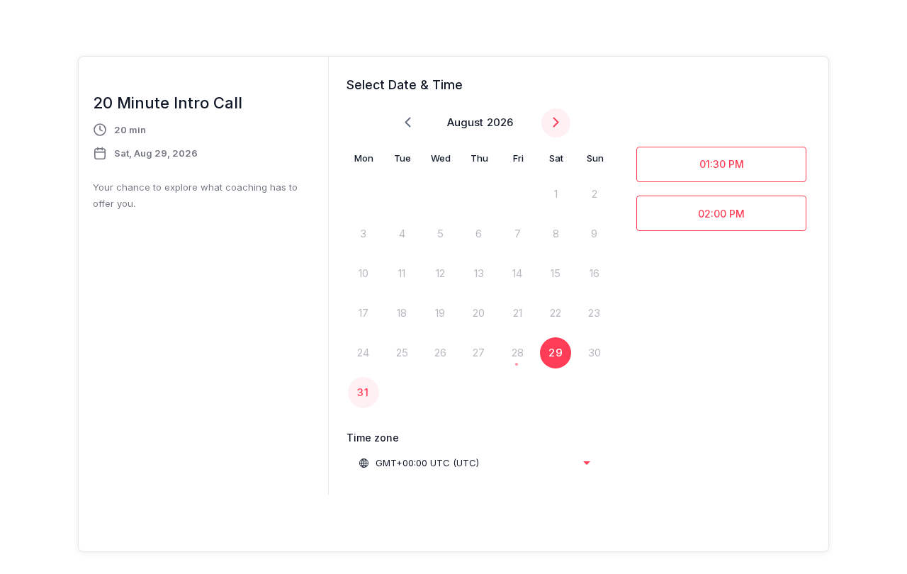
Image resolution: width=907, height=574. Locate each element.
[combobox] (474, 463)
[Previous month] (407, 122)
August (465, 122)
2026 (500, 122)
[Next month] (555, 122)
